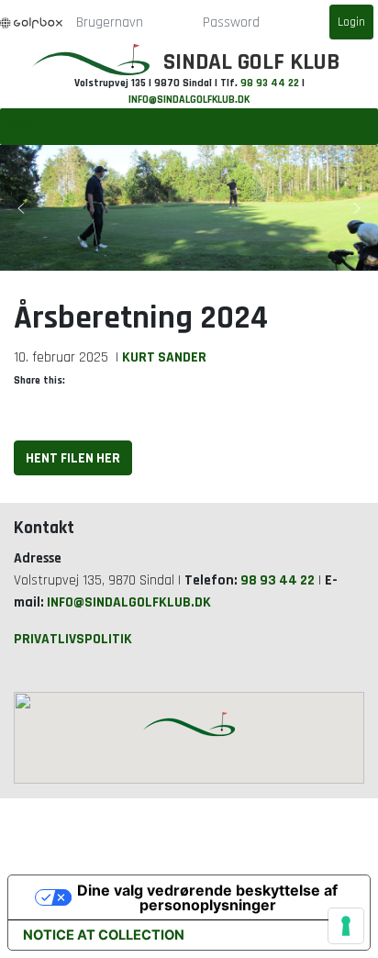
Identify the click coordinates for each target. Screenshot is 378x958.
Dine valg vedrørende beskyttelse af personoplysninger (207, 897)
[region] (189, 208)
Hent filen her (73, 458)
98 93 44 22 (269, 83)
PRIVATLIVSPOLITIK (73, 638)
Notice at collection (103, 935)
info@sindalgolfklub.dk (189, 99)
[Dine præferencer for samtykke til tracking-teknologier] (345, 925)
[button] (21, 208)
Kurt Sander (164, 357)
